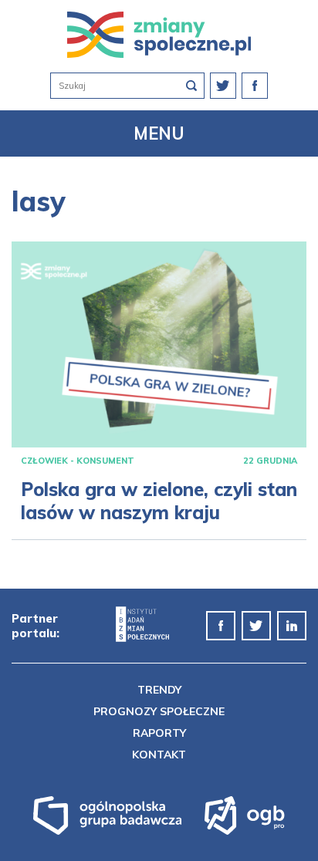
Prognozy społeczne (159, 711)
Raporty (159, 733)
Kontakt (159, 754)
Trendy (159, 690)
